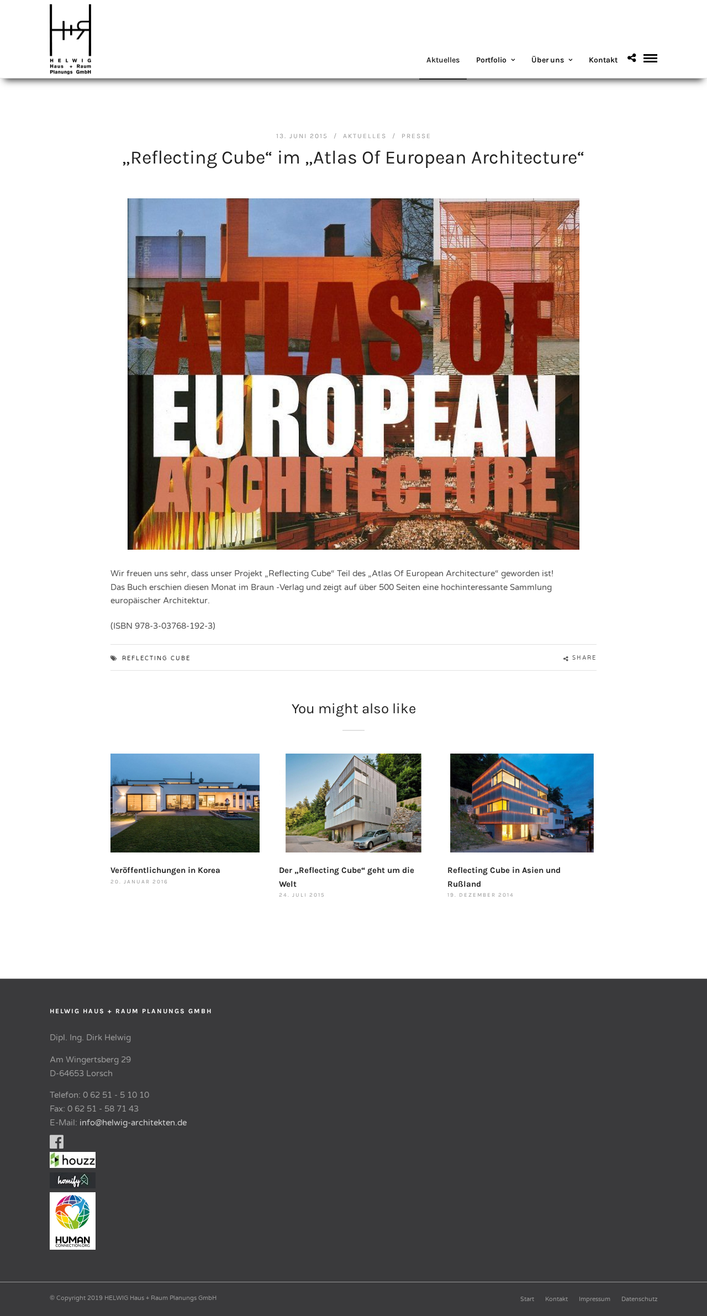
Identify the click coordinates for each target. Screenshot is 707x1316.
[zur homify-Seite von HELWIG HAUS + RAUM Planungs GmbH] (73, 1186)
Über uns (547, 60)
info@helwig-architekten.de (133, 1123)
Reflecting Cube (156, 658)
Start (527, 1299)
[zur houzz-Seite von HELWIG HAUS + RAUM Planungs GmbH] (75, 1165)
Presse (416, 136)
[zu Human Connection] (75, 1247)
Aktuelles (443, 60)
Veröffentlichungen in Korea (165, 870)
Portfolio (491, 60)
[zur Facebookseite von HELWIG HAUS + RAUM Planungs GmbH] (57, 1145)
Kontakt (603, 60)
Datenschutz (639, 1299)
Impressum (594, 1299)
